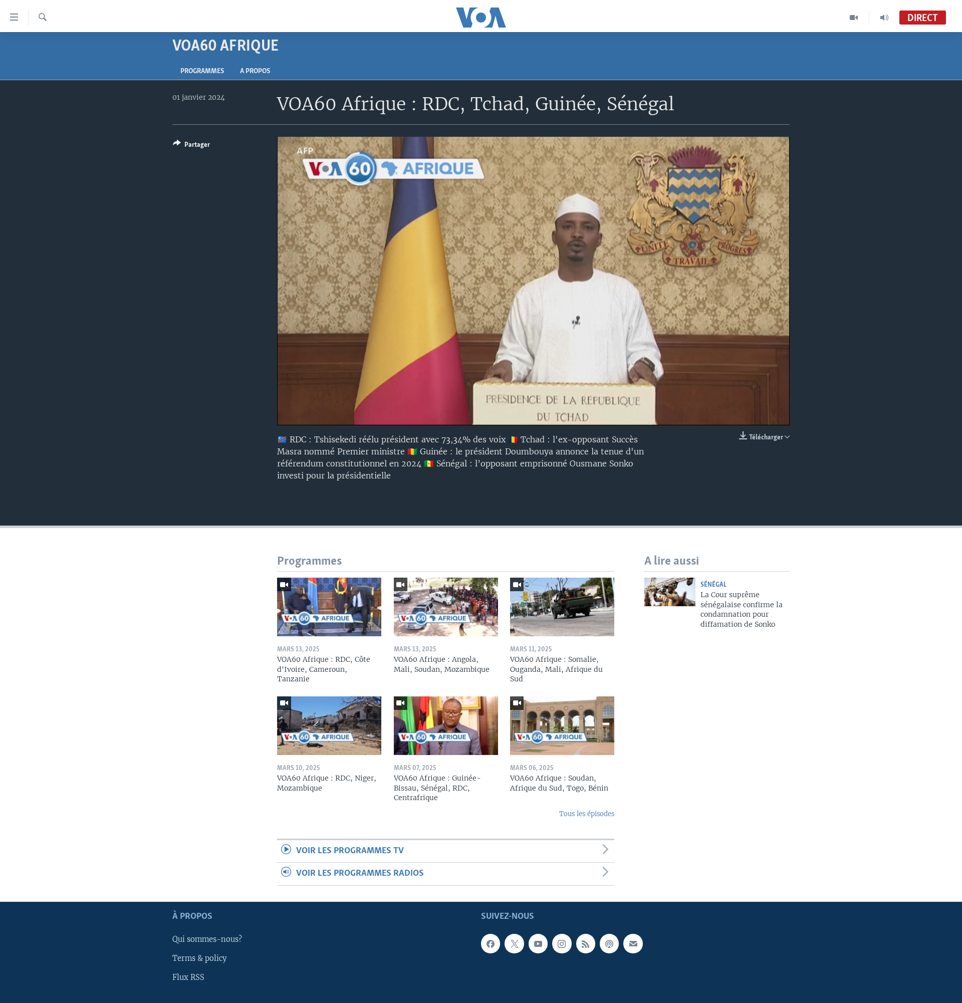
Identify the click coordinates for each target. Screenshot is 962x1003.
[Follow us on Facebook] (490, 943)
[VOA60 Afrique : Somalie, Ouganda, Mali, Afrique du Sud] (562, 607)
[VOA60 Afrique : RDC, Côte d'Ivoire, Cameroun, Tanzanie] (329, 607)
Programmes (202, 71)
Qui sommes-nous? (207, 939)
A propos (255, 71)
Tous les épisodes (586, 814)
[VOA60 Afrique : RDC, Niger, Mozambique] (329, 725)
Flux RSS (188, 977)
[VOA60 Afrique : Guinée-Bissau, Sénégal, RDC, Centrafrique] (446, 725)
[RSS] (585, 943)
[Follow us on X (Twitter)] (514, 943)
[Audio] (884, 17)
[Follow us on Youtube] (538, 943)
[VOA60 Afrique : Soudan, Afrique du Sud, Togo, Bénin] (562, 725)
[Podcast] (609, 943)
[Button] (191, 146)
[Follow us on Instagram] (561, 943)
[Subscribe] (632, 943)
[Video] (854, 17)
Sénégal (713, 585)
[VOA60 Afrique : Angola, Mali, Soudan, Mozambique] (446, 607)
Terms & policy (199, 958)
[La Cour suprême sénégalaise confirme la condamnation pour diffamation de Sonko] (669, 592)
